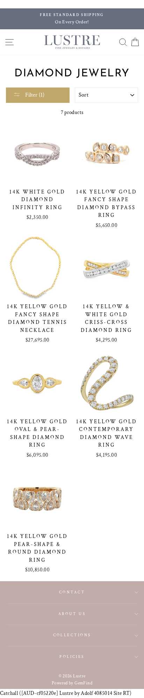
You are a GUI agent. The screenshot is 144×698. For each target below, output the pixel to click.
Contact (72, 592)
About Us (72, 613)
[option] (72, 19)
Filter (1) (34, 95)
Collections (72, 635)
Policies (72, 656)
